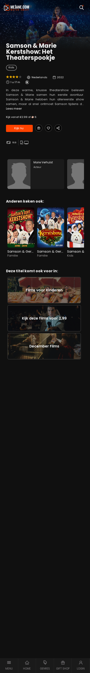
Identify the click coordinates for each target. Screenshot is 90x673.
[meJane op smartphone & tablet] (22, 142)
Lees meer (14, 108)
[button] (9, 665)
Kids (11, 67)
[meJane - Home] (16, 7)
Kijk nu (19, 128)
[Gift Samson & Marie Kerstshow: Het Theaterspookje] (38, 128)
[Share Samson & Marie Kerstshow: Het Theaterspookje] (58, 128)
